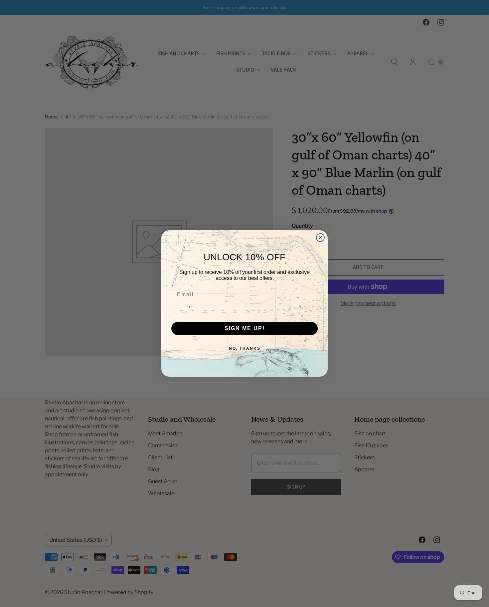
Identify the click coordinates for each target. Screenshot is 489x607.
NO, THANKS (244, 348)
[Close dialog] (320, 238)
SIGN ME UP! (245, 328)
